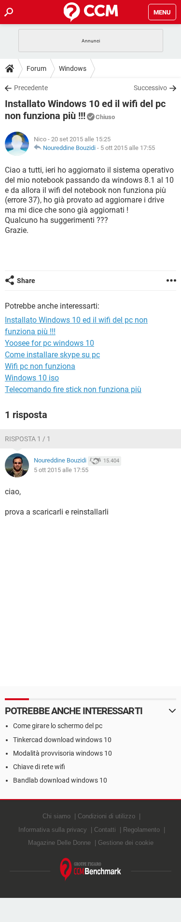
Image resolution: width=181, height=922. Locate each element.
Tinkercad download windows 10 (62, 740)
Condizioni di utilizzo (106, 816)
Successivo (150, 88)
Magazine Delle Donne (59, 842)
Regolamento (141, 829)
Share (26, 281)
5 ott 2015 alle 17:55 (127, 147)
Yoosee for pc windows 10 (49, 343)
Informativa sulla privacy (52, 829)
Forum (36, 68)
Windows (72, 68)
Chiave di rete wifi (39, 767)
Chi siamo (56, 816)
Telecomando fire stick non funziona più (73, 389)
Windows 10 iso (32, 377)
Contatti (105, 829)
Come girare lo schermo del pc (57, 726)
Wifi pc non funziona (40, 366)
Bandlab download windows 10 (60, 780)
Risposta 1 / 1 (28, 439)
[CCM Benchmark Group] (90, 869)
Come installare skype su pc (52, 354)
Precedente (31, 88)
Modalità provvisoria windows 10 (62, 753)
